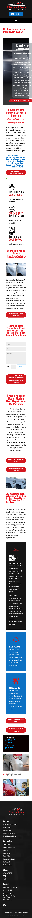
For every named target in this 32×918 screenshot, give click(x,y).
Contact (6, 884)
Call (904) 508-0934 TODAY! (16, 315)
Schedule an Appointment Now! (16, 172)
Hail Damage (7, 827)
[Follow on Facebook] (4, 905)
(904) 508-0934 (16, 14)
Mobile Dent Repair (9, 833)
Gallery (5, 879)
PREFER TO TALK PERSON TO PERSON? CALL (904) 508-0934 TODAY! (16, 379)
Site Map (21, 915)
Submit (21, 367)
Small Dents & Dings (9, 836)
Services (6, 821)
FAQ (4, 876)
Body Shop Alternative (10, 824)
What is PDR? (7, 873)
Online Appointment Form (16, 460)
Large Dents (7, 830)
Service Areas (8, 841)
